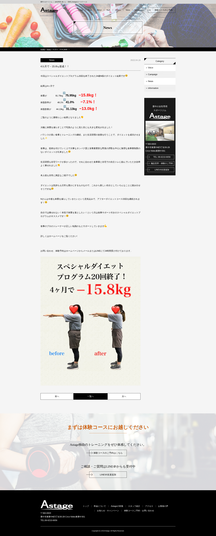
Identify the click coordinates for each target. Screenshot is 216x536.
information (153, 88)
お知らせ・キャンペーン (108, 511)
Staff (108, 10)
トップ (86, 506)
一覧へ (90, 396)
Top (81, 10)
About (99, 10)
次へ (124, 396)
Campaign (152, 74)
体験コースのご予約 (165, 10)
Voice (128, 10)
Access (118, 10)
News (150, 81)
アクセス (149, 506)
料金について (100, 506)
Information (139, 10)
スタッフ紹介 (134, 506)
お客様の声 (163, 506)
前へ (57, 396)
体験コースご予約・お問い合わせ (139, 511)
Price (90, 10)
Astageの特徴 (117, 506)
